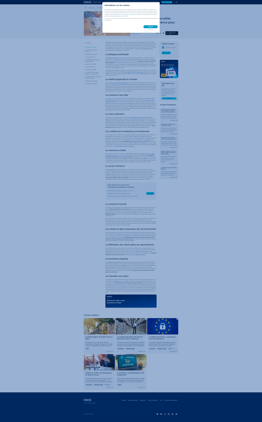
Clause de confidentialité (131, 14)
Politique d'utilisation (117, 14)
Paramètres (144, 11)
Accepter (114, 18)
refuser (153, 14)
